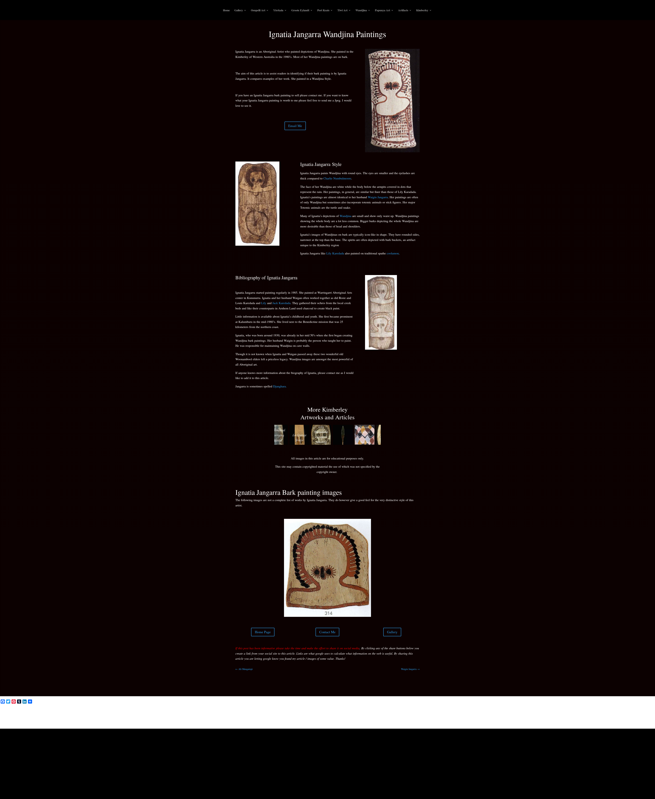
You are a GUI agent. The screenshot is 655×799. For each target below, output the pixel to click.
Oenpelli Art (258, 10)
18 (352, 626)
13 (337, 626)
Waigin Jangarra (378, 197)
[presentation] (270, 435)
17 (349, 626)
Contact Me (327, 647)
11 (331, 626)
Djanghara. (280, 386)
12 (334, 626)
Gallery (238, 10)
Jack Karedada (281, 303)
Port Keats (323, 10)
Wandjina (361, 10)
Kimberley (422, 10)
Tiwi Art (342, 10)
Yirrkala (278, 10)
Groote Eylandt (300, 10)
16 (346, 626)
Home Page (263, 647)
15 (343, 626)
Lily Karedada (335, 253)
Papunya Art (382, 10)
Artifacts (403, 10)
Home (226, 10)
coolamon (393, 253)
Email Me (295, 125)
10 (329, 626)
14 (340, 626)
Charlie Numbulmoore (337, 178)
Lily (263, 303)
